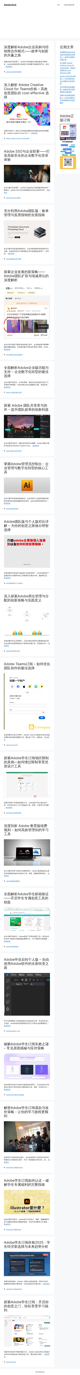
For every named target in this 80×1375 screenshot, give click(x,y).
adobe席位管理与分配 (13, 651)
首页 (58, 5)
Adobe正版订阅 (69, 5)
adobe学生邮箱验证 (12, 946)
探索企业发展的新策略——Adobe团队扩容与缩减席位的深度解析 (26, 276)
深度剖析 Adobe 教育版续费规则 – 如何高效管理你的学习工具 (26, 830)
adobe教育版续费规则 (13, 881)
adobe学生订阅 (11, 1362)
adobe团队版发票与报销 (13, 259)
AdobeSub (10, 4)
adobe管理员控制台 (12, 508)
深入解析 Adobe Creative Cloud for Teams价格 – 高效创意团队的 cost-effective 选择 (26, 91)
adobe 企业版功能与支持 (14, 392)
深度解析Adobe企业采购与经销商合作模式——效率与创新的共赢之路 (26, 51)
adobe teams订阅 (12, 745)
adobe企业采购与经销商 (13, 72)
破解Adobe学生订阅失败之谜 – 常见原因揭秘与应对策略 (26, 1046)
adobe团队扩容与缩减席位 (14, 354)
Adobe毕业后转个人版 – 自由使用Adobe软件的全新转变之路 (26, 963)
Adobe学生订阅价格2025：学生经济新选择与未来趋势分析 (27, 1244)
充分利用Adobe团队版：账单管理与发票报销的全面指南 (26, 213)
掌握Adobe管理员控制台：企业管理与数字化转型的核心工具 (26, 468)
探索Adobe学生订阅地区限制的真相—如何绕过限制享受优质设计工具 (26, 762)
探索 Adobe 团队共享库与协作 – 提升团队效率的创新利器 (26, 407)
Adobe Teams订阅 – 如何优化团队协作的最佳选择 (27, 666)
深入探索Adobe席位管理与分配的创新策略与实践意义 (26, 598)
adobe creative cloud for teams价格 (17, 138)
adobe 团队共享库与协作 (14, 451)
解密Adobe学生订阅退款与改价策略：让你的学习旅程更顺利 (26, 1112)
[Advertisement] (40, 24)
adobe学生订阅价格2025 (14, 1289)
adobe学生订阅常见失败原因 (15, 1095)
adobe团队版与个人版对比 (14, 583)
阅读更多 (9, 67)
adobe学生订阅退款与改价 (14, 1167)
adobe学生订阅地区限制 (13, 813)
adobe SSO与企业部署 (13, 198)
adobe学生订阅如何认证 (13, 1229)
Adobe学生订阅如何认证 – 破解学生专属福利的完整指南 (26, 1182)
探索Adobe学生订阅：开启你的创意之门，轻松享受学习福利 (26, 1306)
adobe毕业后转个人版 (13, 1031)
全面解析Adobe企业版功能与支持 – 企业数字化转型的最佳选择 (26, 372)
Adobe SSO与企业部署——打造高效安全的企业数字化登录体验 (27, 155)
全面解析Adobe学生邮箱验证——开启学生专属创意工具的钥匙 (26, 898)
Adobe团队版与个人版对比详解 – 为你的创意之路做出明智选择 (26, 525)
